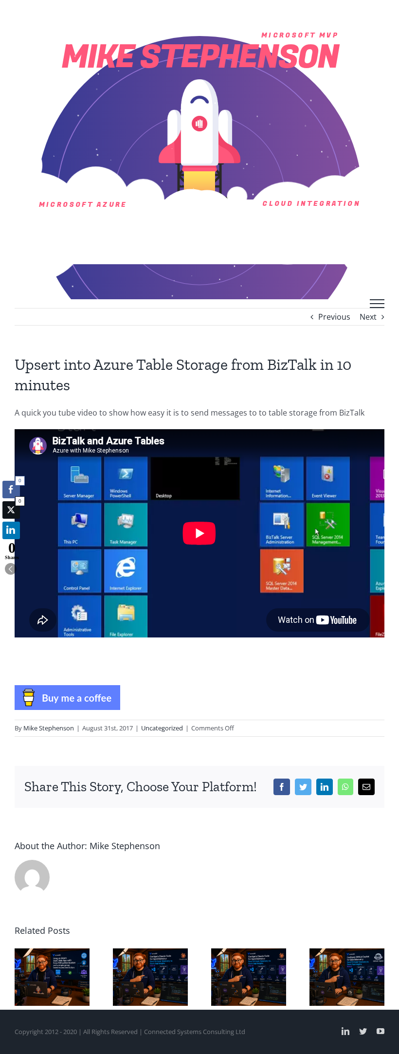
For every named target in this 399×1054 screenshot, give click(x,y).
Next (368, 316)
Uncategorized (162, 728)
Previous (334, 316)
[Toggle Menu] (377, 303)
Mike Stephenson (48, 728)
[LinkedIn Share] (11, 530)
